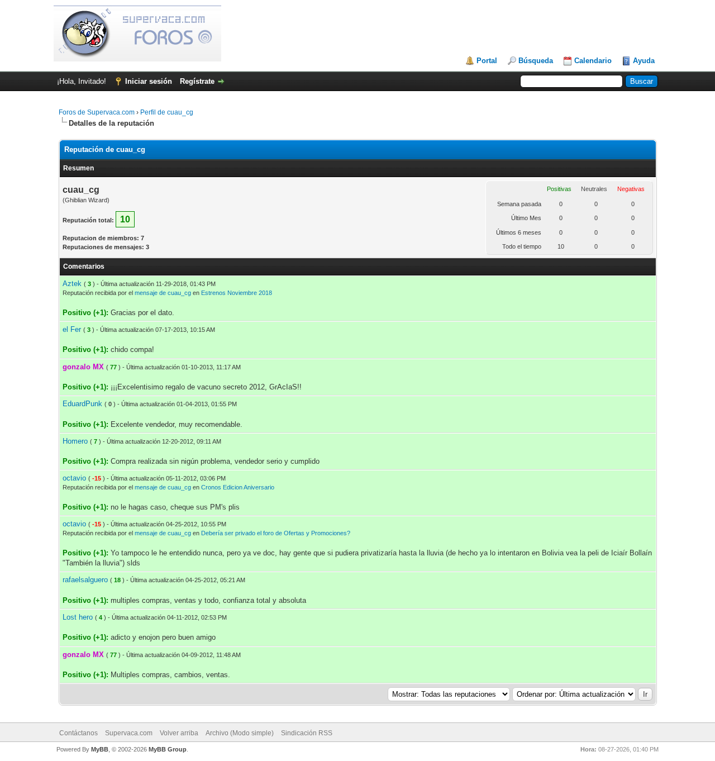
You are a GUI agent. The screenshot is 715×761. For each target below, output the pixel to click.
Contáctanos (78, 733)
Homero (75, 441)
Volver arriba (179, 733)
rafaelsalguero (85, 579)
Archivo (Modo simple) (240, 733)
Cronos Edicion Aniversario (237, 487)
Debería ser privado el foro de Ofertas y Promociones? (275, 533)
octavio (74, 478)
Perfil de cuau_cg (166, 112)
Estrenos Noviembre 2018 (236, 292)
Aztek (72, 283)
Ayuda (644, 60)
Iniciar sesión (148, 81)
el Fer (72, 329)
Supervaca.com (128, 733)
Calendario (593, 60)
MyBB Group (168, 749)
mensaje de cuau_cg (163, 292)
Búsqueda (535, 60)
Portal (486, 60)
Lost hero (78, 617)
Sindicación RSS (306, 733)
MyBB (99, 749)
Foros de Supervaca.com (97, 112)
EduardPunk (82, 403)
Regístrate (197, 81)
